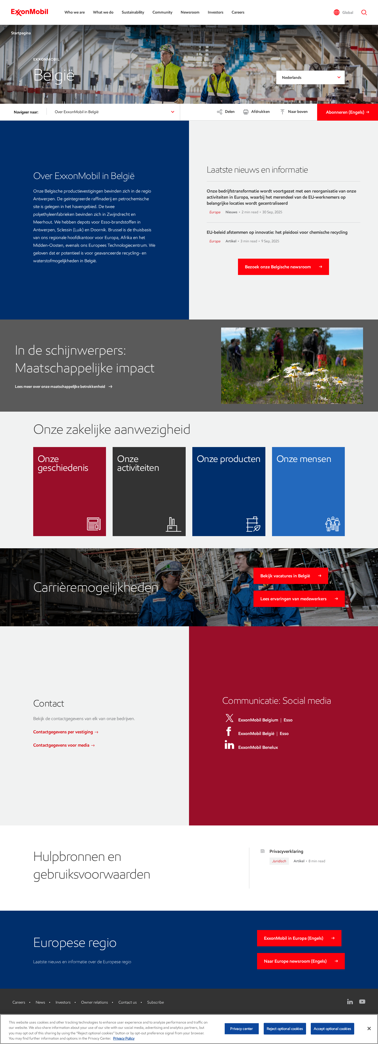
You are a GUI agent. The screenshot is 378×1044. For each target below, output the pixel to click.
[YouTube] (362, 1001)
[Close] (369, 1028)
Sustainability (133, 12)
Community (162, 12)
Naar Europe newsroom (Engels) (295, 961)
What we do (103, 12)
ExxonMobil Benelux (258, 747)
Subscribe (155, 1002)
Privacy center (241, 1029)
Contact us (127, 1002)
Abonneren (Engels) (345, 112)
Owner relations (94, 1002)
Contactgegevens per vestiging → (66, 731)
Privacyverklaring (286, 851)
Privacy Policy (123, 1038)
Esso (288, 720)
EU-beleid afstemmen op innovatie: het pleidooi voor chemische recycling (277, 232)
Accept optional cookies (332, 1029)
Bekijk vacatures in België (285, 575)
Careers (238, 12)
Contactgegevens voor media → (64, 745)
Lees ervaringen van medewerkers (293, 598)
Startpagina (21, 33)
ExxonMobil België (256, 733)
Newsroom (190, 12)
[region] (189, 1029)
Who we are (74, 12)
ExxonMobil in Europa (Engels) (293, 938)
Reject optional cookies (285, 1029)
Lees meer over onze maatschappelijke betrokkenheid (60, 386)
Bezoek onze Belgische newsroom (278, 266)
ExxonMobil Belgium (258, 720)
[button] (343, 12)
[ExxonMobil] (32, 12)
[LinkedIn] (350, 1001)
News (40, 1002)
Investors (215, 12)
